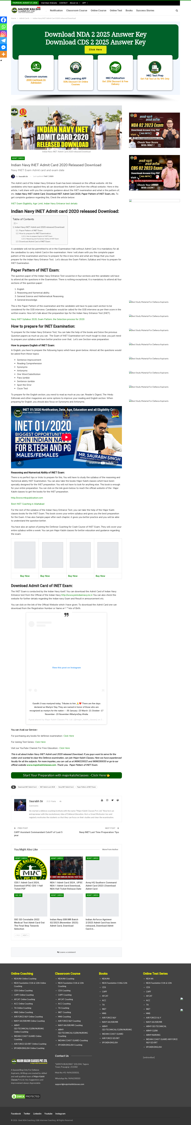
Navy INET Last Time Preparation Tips (99, 832)
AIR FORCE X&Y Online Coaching (28, 1016)
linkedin (37, 1113)
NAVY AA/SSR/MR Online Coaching (29, 1021)
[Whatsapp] (3, 26)
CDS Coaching (64, 990)
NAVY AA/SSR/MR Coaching (70, 1025)
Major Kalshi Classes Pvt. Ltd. (59, 719)
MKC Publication (115, 78)
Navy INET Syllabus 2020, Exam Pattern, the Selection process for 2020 (47, 319)
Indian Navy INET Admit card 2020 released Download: (40, 227)
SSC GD (18, 895)
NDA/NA (106, 978)
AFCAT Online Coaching (24, 999)
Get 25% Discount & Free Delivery (115, 82)
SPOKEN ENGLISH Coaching (70, 1045)
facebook (16, 1113)
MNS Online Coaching (23, 1012)
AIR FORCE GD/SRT (111, 1038)
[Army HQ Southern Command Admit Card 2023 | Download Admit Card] (102, 868)
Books (129, 10)
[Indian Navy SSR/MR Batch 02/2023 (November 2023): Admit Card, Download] (66, 905)
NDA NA (149, 978)
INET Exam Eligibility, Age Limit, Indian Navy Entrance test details (44, 203)
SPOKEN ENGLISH (110, 1042)
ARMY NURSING (153, 1035)
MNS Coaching (64, 1016)
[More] (3, 54)
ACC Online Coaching (23, 1003)
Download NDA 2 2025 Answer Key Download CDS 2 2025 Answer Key (96, 38)
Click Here (69, 735)
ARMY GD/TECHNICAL (156, 1026)
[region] (95, 61)
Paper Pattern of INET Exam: (31, 230)
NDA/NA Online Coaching (25, 978)
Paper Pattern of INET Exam (86, 787)
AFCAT (105, 996)
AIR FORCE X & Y (153, 1017)
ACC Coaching (64, 1003)
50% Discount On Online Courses (75, 83)
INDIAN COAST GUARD (113, 1034)
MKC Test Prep (155, 75)
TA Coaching (63, 1008)
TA (103, 1004)
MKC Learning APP (75, 78)
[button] (95, 58)
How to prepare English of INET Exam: (39, 236)
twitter (27, 1113)
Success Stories (145, 10)
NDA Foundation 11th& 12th (114, 983)
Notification (56, 10)
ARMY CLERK (152, 1030)
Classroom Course (76, 10)
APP (84, 3)
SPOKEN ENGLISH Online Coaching (29, 1048)
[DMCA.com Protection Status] (26, 1096)
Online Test (116, 10)
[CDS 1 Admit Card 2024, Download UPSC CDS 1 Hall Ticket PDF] (30, 868)
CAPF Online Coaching (24, 995)
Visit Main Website (49, 3)
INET (104, 1009)
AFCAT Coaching (65, 999)
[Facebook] (3, 20)
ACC (104, 1000)
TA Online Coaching (22, 1008)
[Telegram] (3, 40)
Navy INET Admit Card (66, 787)
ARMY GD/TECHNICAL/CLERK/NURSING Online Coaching (29, 1028)
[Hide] (1, 60)
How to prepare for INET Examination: (35, 233)
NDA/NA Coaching (66, 978)
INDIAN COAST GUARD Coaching (73, 1040)
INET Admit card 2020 (47, 787)
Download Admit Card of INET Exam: (34, 241)
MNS (104, 1013)
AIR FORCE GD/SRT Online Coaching (30, 1044)
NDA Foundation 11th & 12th (159, 983)
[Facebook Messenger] (3, 47)
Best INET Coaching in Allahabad (27, 503)
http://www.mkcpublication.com (27, 497)
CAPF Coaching (64, 995)
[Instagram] (3, 33)
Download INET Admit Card (27, 787)
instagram (60, 1113)
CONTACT (63, 3)
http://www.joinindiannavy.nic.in (77, 595)
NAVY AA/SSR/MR (110, 1022)
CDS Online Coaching (23, 990)
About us (74, 3)
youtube (48, 1113)
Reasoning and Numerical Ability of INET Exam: (42, 239)
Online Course (98, 10)
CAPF (104, 991)
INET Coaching (64, 1012)
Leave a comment (67, 952)
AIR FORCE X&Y (109, 1017)
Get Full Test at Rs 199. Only (155, 78)
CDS (104, 987)
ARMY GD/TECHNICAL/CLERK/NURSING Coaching (73, 1032)
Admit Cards (18, 158)
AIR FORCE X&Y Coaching (69, 1021)
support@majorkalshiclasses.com (69, 1084)
